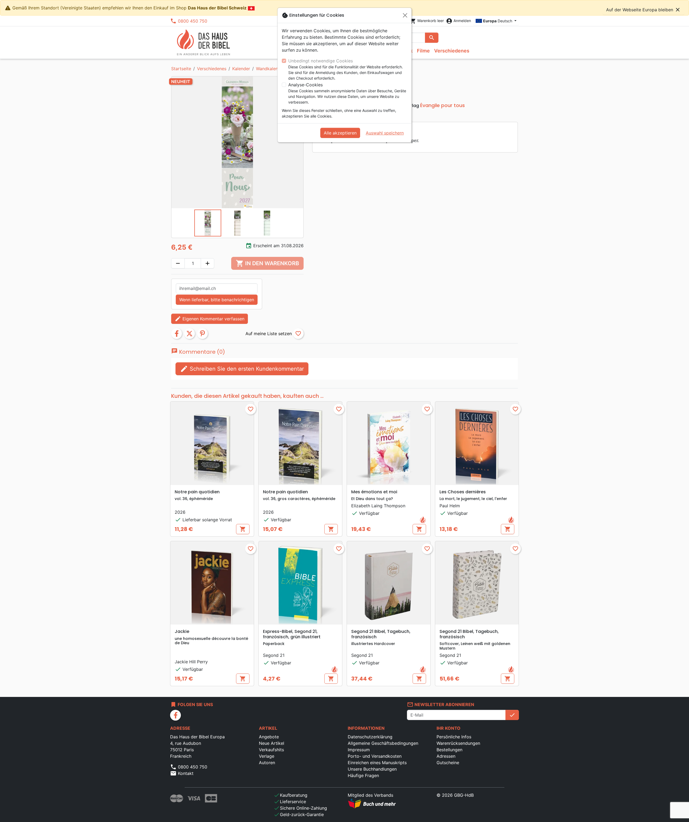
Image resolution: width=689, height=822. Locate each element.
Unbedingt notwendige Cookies (320, 60)
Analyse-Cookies (305, 84)
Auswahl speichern (385, 133)
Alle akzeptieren (340, 133)
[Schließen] (405, 15)
